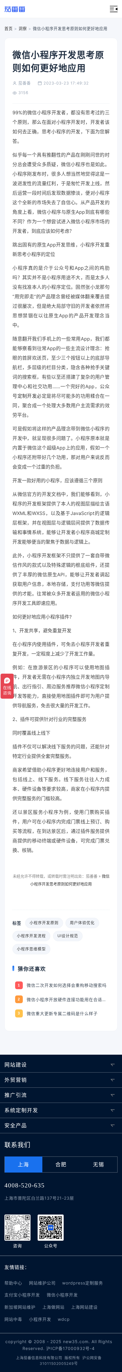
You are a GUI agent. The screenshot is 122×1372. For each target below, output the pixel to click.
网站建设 (15, 1065)
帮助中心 (13, 1282)
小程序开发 (40, 1319)
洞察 (23, 28)
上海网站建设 (84, 1306)
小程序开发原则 (44, 922)
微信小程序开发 (62, 1294)
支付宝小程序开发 (22, 1294)
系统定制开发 (21, 1110)
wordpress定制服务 (82, 1282)
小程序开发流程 (31, 936)
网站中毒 (13, 1319)
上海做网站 (53, 1306)
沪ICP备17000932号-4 (70, 1348)
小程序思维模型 (31, 949)
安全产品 (15, 1125)
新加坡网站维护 (20, 1306)
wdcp (64, 1319)
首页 (8, 28)
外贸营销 (15, 1080)
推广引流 (15, 1095)
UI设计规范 (67, 936)
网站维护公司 (42, 1282)
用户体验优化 (82, 922)
